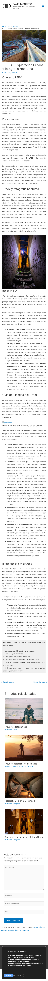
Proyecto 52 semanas (26, 766)
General (14, 73)
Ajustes (19, 975)
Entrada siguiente (40, 682)
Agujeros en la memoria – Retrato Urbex (24, 837)
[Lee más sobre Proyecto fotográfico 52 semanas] (24, 748)
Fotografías (17, 804)
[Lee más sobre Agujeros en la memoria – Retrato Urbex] (24, 822)
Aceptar (8, 975)
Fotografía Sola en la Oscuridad (20, 801)
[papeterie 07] (7, 423)
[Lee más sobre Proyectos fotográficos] (24, 711)
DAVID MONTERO (22, 4)
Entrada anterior (8, 682)
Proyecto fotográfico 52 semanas (21, 763)
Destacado (6, 73)
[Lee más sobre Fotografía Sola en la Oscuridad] (24, 785)
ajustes (28, 965)
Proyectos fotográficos (16, 727)
